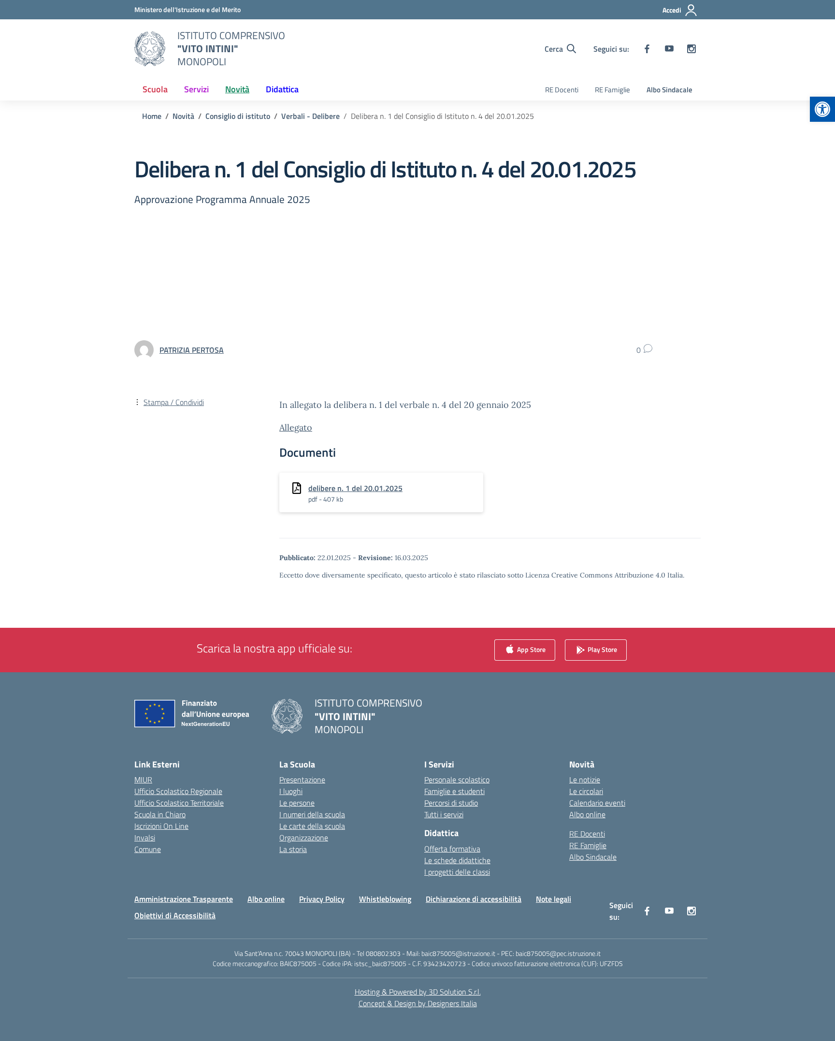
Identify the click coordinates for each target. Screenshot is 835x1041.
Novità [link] (237, 89)
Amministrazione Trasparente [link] (183, 899)
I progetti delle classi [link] (457, 872)
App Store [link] (531, 649)
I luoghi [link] (290, 791)
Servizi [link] (196, 89)
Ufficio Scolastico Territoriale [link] (179, 803)
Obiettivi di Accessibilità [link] (175, 915)
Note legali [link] (553, 899)
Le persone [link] (297, 803)
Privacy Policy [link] (322, 899)
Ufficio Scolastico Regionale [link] (178, 791)
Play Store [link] (601, 649)
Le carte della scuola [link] (312, 826)
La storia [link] (293, 849)
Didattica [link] (282, 89)
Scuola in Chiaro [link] (160, 814)
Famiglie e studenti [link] (454, 791)
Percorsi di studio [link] (451, 803)
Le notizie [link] (584, 779)
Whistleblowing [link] (385, 899)
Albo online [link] (587, 814)
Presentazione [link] (302, 779)
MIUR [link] (143, 779)
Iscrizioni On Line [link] (161, 826)
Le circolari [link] (586, 791)
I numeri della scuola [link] (312, 814)
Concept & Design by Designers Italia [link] (418, 1003)
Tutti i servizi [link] (443, 814)
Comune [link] (147, 849)
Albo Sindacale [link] (669, 89)
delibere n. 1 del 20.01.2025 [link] (355, 488)
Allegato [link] (295, 427)
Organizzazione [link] (303, 837)
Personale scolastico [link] (456, 779)
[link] (822, 109)
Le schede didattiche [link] (457, 860)
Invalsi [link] (144, 837)
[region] (709, 948)
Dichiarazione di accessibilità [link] (473, 899)
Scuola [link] (155, 89)
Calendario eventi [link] (597, 803)
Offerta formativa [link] (452, 848)
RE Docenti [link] (561, 89)
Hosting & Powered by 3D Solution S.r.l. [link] (418, 992)
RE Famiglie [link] (612, 89)
